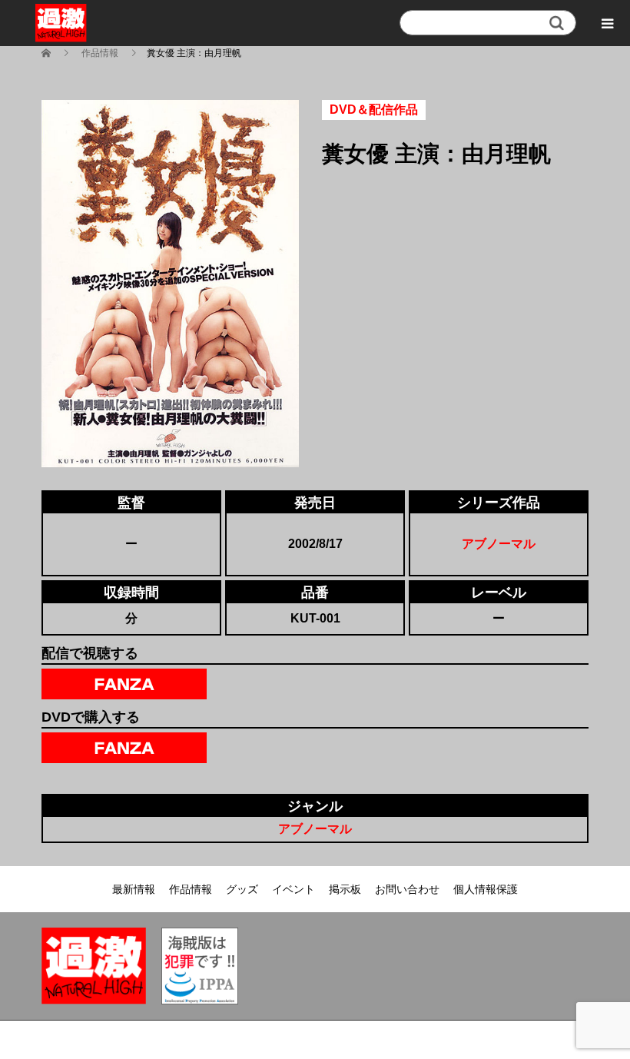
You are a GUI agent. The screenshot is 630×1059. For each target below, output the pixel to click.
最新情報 (133, 889)
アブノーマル (499, 543)
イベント (293, 889)
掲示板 (345, 889)
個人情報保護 (485, 889)
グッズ (242, 889)
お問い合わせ (407, 889)
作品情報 (190, 889)
